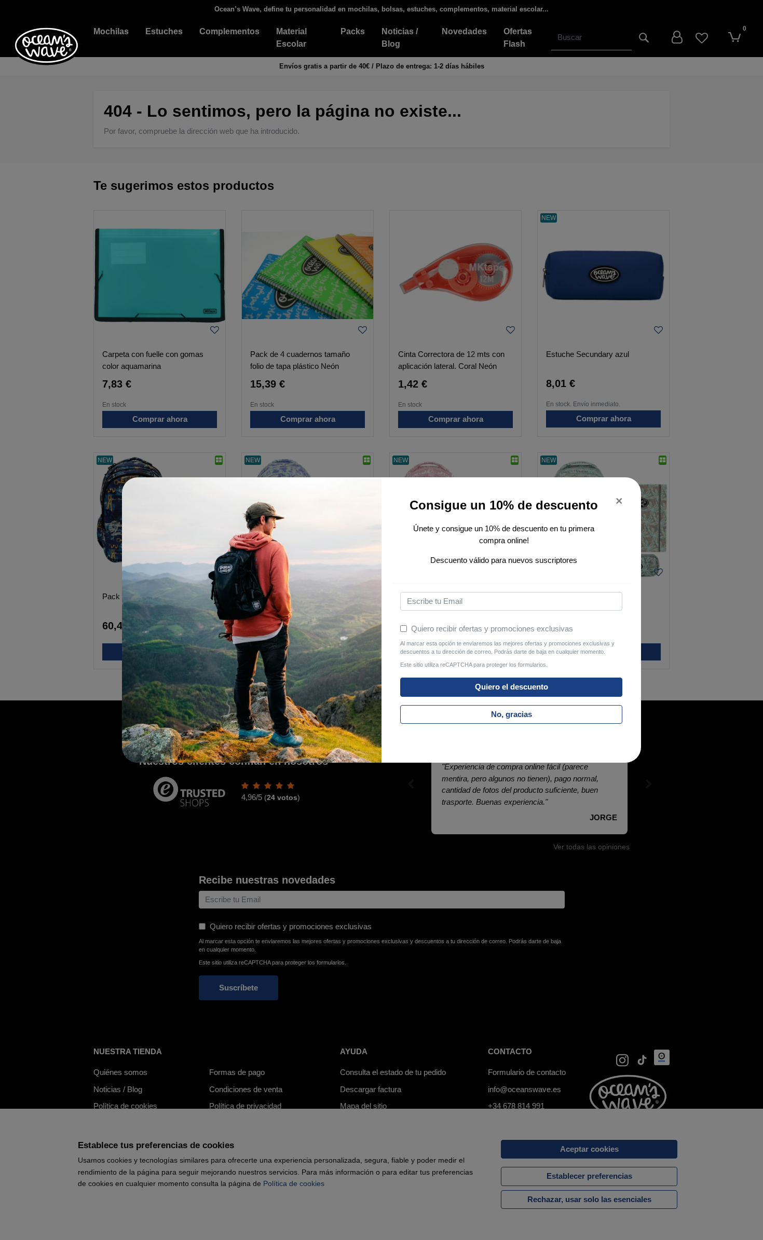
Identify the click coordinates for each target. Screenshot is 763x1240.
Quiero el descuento (511, 686)
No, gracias (511, 714)
